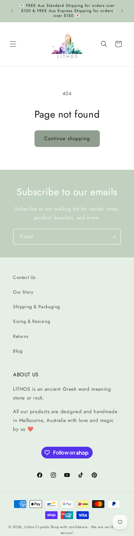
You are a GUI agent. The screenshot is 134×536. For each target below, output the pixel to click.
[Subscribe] (113, 237)
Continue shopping (67, 138)
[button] (13, 44)
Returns (20, 336)
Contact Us (24, 277)
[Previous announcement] (12, 11)
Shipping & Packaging (36, 306)
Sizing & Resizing (31, 321)
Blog (17, 351)
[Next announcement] (122, 11)
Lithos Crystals (36, 526)
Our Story (23, 292)
